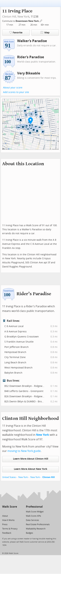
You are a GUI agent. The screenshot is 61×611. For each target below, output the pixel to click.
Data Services (32, 520)
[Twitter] (4, 511)
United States (9, 477)
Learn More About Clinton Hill (30, 458)
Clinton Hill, (9, 16)
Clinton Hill (48, 477)
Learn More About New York (30, 469)
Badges (29, 533)
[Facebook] (9, 511)
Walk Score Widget (35, 512)
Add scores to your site (16, 92)
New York (23, 16)
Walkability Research (35, 529)
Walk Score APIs (33, 516)
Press (4, 524)
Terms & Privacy (9, 529)
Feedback (6, 533)
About (5, 516)
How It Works (8, 520)
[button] (30, 120)
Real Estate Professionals (38, 524)
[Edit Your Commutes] (41, 20)
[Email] (15, 511)
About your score (12, 87)
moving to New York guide (24, 451)
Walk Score (9, 506)
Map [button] (46, 32)
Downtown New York (27, 21)
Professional (34, 506)
